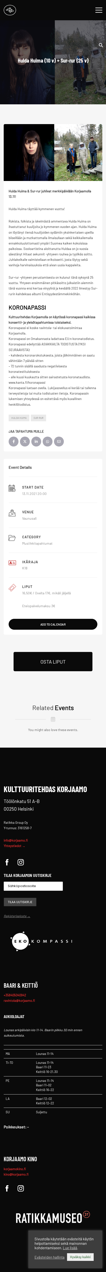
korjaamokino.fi (15, 1169)
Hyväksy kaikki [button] (80, 1257)
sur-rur (38, 417)
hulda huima (19, 417)
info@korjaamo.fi (16, 840)
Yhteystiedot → (14, 846)
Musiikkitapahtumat (37, 543)
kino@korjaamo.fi (16, 1174)
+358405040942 (15, 995)
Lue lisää (70, 1248)
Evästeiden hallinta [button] (50, 1257)
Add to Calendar (53, 624)
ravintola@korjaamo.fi (19, 1001)
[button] (101, 45)
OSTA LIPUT (53, 662)
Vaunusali (29, 518)
